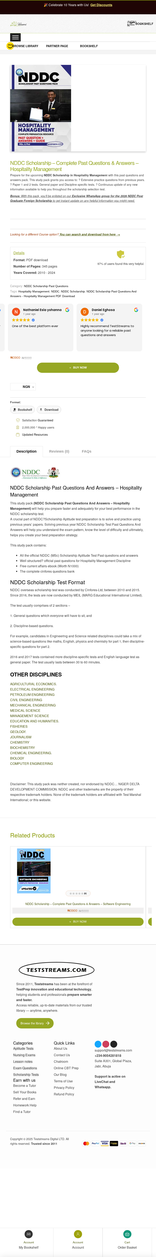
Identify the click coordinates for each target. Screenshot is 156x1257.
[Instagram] (105, 1044)
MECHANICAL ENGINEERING (33, 705)
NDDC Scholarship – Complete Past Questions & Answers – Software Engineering (78, 904)
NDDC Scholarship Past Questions (46, 286)
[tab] (26, 451)
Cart (127, 1242)
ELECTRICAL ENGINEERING (32, 689)
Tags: (13, 291)
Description (26, 451)
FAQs (86, 451)
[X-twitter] (113, 1044)
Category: (16, 286)
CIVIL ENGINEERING (26, 699)
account (29, 1242)
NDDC (55, 291)
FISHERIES (19, 726)
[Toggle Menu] (15, 37)
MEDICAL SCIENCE (25, 710)
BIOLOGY (17, 758)
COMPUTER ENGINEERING (31, 763)
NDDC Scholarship (73, 291)
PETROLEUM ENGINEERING (32, 694)
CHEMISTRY (19, 742)
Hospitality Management (33, 291)
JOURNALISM (20, 737)
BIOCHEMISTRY (22, 747)
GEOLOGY (17, 731)
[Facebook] (98, 1044)
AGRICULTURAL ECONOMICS (33, 684)
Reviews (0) (59, 451)
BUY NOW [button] (80, 921)
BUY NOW (80, 367)
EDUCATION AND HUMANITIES (34, 721)
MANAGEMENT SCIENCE (29, 715)
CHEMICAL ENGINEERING (30, 753)
